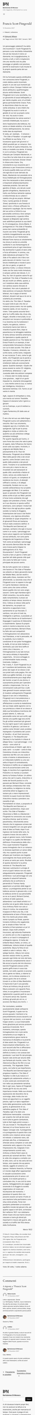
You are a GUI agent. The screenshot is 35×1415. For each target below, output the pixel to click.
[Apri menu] (4, 14)
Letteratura (14, 32)
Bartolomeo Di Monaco (10, 8)
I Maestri (7, 32)
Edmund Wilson (11, 36)
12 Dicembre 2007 (13, 1329)
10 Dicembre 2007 (13, 1296)
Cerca (29, 1399)
